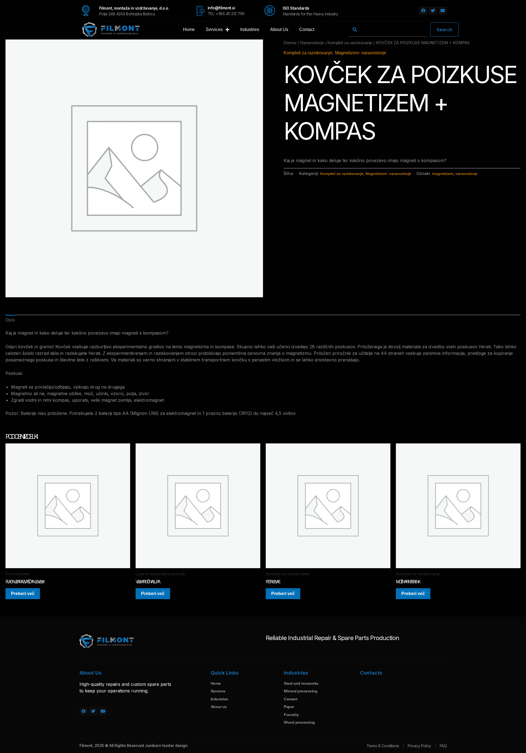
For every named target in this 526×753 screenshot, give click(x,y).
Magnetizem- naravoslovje (360, 52)
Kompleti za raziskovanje (349, 43)
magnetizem (442, 173)
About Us (279, 29)
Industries (249, 29)
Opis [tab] (10, 320)
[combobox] (388, 29)
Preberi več (23, 593)
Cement (290, 699)
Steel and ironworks (301, 683)
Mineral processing (300, 691)
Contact (306, 29)
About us (219, 706)
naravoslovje (467, 173)
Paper (289, 706)
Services (214, 29)
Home (189, 29)
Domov (290, 43)
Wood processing (299, 722)
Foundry (291, 714)
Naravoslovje (312, 43)
